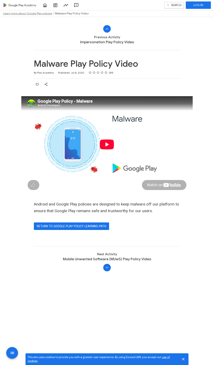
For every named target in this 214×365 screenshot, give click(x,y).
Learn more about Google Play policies (27, 13)
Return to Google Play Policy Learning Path (71, 226)
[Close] (183, 359)
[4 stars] (102, 72)
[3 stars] (98, 72)
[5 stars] (106, 72)
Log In (198, 5)
